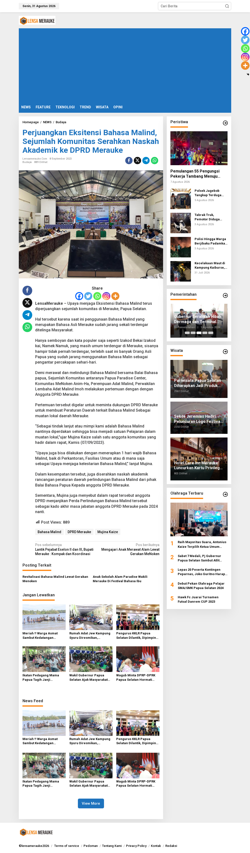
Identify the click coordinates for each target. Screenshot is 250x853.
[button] (227, 6)
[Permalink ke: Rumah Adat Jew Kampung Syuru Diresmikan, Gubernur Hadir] (91, 617)
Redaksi (171, 846)
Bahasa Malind (49, 532)
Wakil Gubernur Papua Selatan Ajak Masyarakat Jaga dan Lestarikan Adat (89, 677)
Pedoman (90, 846)
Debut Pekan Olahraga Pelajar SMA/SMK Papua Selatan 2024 (201, 586)
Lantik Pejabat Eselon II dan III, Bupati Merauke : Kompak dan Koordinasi (64, 549)
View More (91, 803)
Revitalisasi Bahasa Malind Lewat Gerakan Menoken (55, 579)
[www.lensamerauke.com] (37, 20)
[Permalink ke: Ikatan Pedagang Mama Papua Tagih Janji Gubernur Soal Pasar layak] (44, 659)
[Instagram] (106, 296)
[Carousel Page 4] (204, 333)
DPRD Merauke (79, 532)
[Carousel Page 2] (193, 333)
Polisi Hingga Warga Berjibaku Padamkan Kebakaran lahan (211, 241)
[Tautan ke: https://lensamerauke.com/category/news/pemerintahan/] (225, 295)
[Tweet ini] (137, 160)
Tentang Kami (112, 846)
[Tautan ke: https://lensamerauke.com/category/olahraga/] (225, 494)
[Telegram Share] (146, 160)
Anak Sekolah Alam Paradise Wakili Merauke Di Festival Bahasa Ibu (120, 579)
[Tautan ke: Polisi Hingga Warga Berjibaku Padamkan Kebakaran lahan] (180, 247)
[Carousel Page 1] (187, 333)
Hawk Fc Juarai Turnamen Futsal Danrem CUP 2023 (198, 599)
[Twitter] (88, 296)
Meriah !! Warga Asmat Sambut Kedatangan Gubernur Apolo (40, 635)
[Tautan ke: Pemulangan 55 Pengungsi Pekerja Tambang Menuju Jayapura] (199, 148)
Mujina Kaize (107, 532)
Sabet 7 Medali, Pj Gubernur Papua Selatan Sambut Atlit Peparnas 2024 (199, 558)
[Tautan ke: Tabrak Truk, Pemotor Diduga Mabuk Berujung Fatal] (180, 223)
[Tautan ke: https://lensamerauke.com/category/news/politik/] (225, 123)
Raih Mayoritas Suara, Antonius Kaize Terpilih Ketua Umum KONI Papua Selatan (202, 544)
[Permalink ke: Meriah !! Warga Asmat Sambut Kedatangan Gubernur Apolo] (44, 617)
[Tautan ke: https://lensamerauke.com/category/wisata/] (225, 352)
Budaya (27, 162)
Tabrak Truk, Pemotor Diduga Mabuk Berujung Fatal (207, 217)
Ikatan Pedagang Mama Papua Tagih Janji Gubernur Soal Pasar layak (43, 677)
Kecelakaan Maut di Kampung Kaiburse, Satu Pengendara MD (211, 265)
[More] (115, 296)
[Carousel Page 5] (210, 333)
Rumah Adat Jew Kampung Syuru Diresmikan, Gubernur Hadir (89, 635)
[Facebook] (79, 296)
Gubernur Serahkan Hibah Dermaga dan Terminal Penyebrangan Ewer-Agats (199, 319)
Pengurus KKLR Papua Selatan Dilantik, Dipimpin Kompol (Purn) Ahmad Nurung (136, 635)
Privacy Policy (136, 846)
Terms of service (66, 846)
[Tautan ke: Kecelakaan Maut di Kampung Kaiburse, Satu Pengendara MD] (180, 271)
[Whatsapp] (154, 160)
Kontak (156, 846)
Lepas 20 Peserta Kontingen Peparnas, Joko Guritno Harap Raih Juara (201, 572)
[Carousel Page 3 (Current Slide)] (199, 333)
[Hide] (248, 74)
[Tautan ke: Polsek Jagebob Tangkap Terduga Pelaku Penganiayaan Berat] (180, 199)
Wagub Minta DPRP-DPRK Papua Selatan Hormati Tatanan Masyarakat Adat (136, 677)
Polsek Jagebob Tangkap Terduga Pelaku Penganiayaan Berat (210, 193)
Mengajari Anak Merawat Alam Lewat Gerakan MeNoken (130, 549)
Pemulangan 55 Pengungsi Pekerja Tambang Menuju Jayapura (194, 174)
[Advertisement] (125, 65)
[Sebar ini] (129, 160)
